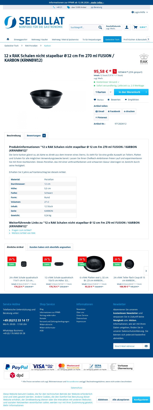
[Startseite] (7, 39)
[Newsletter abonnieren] (146, 346)
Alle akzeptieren (121, 399)
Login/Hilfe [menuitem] (140, 12)
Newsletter (81, 309)
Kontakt (43, 318)
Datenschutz (81, 318)
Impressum (81, 321)
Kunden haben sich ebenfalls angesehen (50, 247)
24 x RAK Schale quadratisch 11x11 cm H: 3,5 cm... (23, 279)
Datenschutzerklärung (133, 331)
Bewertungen (36, 135)
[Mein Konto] (127, 27)
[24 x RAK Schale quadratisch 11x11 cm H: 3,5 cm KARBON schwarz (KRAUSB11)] (24, 264)
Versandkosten (72, 381)
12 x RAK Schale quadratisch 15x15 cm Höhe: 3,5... (59, 279)
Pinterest (102, 117)
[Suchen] (100, 27)
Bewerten (115, 99)
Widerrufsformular (47, 327)
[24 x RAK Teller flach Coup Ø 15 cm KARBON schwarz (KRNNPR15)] (129, 264)
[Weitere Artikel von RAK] (144, 59)
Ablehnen (103, 399)
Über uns (80, 312)
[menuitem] (86, 27)
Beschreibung (14, 135)
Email (101, 111)
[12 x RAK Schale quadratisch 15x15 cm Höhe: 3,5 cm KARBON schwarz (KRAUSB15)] (59, 264)
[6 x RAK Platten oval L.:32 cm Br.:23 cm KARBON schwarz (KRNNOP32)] (94, 264)
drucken (130, 111)
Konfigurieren (141, 399)
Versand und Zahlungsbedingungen (54, 321)
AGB (41, 330)
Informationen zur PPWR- (50, 312)
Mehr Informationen (13, 405)
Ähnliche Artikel (15, 247)
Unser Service (82, 315)
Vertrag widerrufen (48, 315)
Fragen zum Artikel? (21, 230)
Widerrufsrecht (46, 324)
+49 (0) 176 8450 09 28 (14, 333)
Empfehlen (133, 99)
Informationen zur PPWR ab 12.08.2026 (76, 2)
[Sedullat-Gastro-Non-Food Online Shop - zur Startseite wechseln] (34, 22)
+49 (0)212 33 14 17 (16, 320)
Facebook (115, 111)
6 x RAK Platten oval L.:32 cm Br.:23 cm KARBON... (94, 279)
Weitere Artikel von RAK (23, 233)
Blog (41, 309)
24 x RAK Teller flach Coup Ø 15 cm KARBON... (129, 279)
